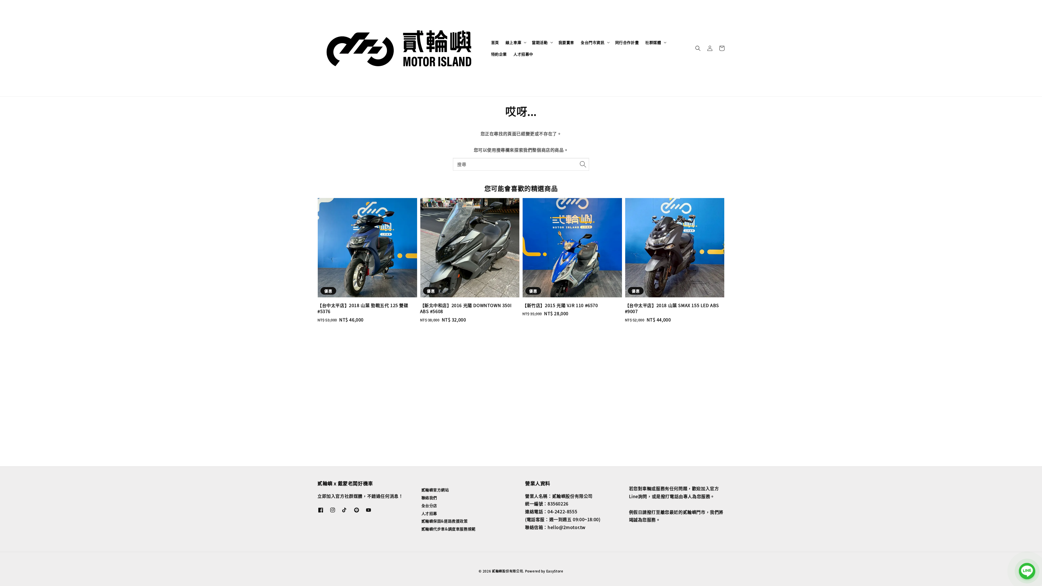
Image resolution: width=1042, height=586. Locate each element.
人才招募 (429, 513)
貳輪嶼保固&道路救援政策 (444, 521)
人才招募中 (523, 54)
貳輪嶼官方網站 (435, 489)
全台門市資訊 (593, 42)
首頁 (495, 42)
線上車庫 (513, 42)
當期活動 (540, 42)
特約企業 (499, 54)
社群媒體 (653, 42)
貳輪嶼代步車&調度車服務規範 (448, 528)
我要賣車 (566, 42)
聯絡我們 (429, 497)
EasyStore (554, 571)
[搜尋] (583, 164)
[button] (698, 48)
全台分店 (429, 505)
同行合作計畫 (627, 42)
